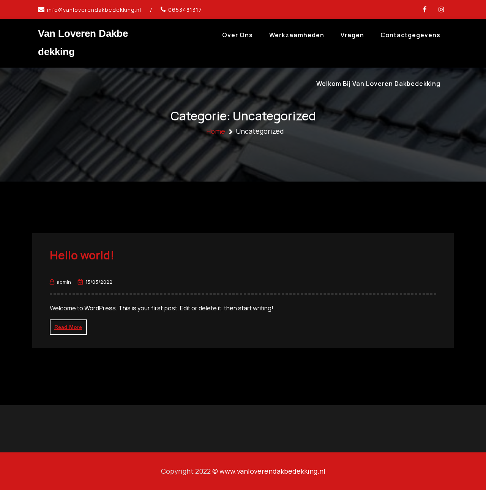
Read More (68, 327)
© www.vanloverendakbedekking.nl (268, 471)
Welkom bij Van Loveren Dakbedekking (378, 83)
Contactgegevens (410, 35)
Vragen (352, 35)
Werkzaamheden (296, 35)
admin (64, 281)
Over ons (237, 35)
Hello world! (82, 255)
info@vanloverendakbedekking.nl (94, 9)
